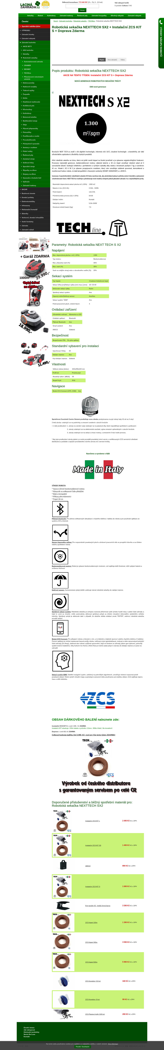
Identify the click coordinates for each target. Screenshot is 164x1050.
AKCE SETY (27, 46)
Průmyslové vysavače (31, 144)
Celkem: (125, 5)
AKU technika (28, 50)
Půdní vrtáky (27, 151)
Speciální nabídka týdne (31, 26)
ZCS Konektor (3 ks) (92, 999)
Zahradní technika (29, 42)
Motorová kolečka (29, 117)
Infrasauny (26, 205)
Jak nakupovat (29, 1030)
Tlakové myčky (28, 90)
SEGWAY (27, 69)
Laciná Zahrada (25, 2)
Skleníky (25, 213)
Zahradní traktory (66, 15)
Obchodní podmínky (31, 1032)
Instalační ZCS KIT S (92, 886)
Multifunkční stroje (30, 121)
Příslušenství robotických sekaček (34, 78)
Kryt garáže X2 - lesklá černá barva (97, 906)
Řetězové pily (82, 15)
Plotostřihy (27, 132)
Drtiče (25, 98)
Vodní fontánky (27, 222)
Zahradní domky (28, 34)
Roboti (40, 15)
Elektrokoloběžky (28, 201)
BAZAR (24, 189)
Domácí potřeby (28, 197)
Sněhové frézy (28, 163)
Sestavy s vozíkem (30, 147)
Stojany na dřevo (29, 174)
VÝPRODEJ (26, 30)
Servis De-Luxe (29, 1034)
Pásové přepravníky (30, 128)
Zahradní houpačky (99, 15)
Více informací (113, 1044)
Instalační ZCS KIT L (92, 821)
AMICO (87, 866)
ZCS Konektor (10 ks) (93, 981)
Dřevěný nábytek (117, 15)
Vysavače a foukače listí (32, 178)
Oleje (25, 125)
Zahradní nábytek (134, 15)
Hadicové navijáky (30, 87)
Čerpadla (26, 94)
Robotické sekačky (30, 58)
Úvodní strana (29, 1028)
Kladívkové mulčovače (31, 102)
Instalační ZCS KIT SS (93, 845)
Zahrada (25, 226)
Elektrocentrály (28, 83)
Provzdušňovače (29, 140)
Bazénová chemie (28, 193)
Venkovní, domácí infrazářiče (33, 217)
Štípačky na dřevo (30, 170)
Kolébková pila (28, 106)
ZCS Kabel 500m (91, 962)
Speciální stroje (29, 166)
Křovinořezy (27, 109)
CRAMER (27, 65)
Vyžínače (26, 182)
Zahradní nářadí (28, 230)
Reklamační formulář (29, 209)
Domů (56, 21)
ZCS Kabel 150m (91, 922)
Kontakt (27, 1036)
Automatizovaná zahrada (33, 62)
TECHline (27, 73)
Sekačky (30, 15)
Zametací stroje (29, 159)
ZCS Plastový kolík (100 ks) (95, 1014)
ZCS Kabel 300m (91, 942)
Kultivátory (51, 15)
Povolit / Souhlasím (82, 1047)
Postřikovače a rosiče (31, 136)
